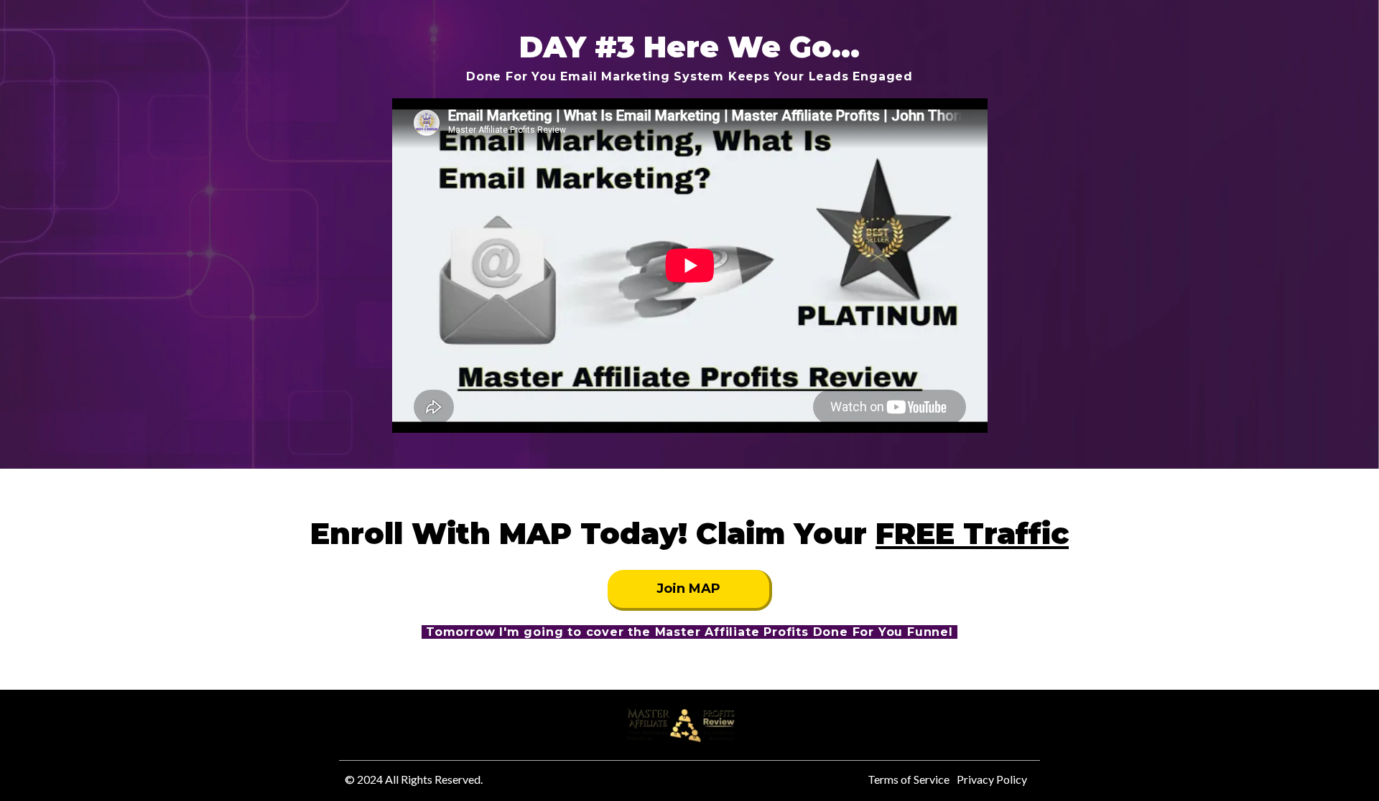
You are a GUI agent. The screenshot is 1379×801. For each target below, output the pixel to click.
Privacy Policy (992, 779)
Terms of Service (908, 779)
